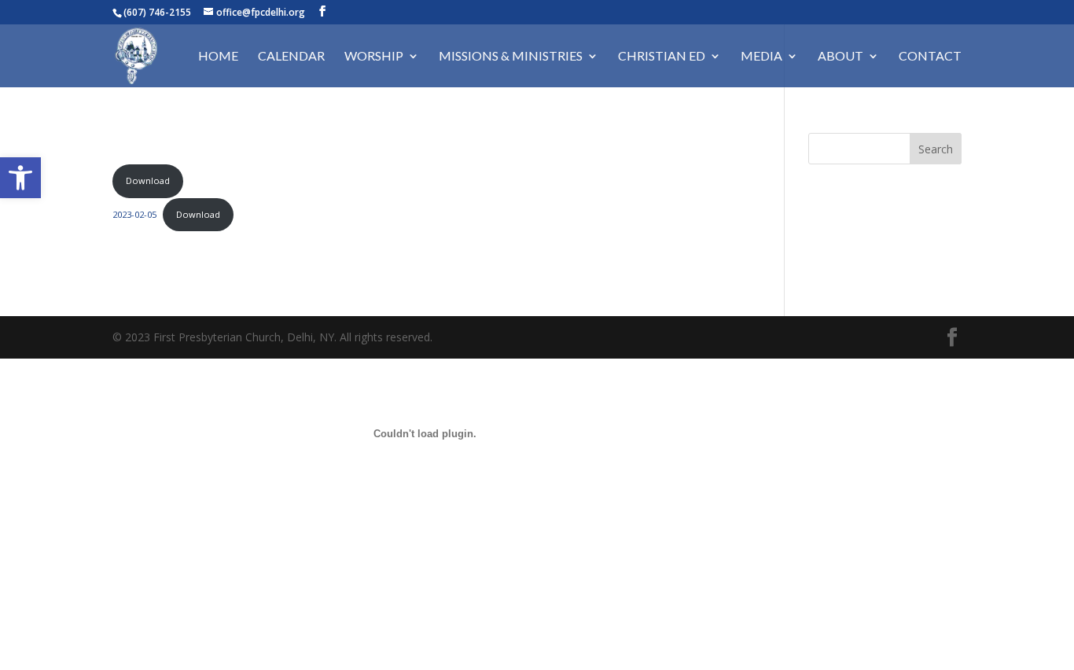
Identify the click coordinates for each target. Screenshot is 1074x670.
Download (148, 180)
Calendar (291, 56)
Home (218, 56)
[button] (20, 177)
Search (935, 149)
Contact (930, 56)
